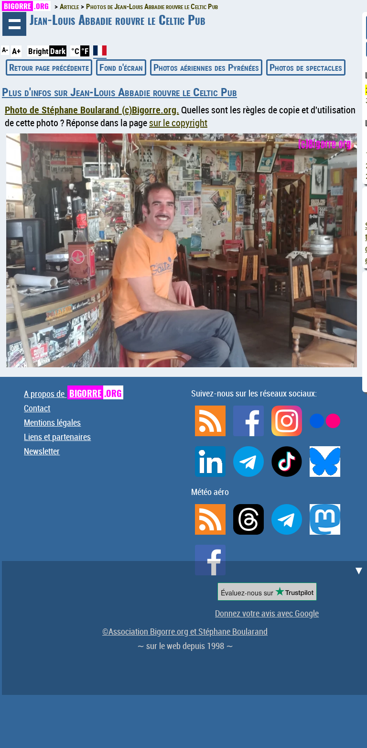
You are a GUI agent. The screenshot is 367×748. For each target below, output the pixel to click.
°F (84, 50)
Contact (37, 408)
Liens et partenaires (57, 436)
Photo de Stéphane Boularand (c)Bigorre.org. (92, 109)
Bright (38, 50)
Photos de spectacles (306, 67)
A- (5, 49)
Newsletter (42, 451)
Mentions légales (52, 422)
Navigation (14, 24)
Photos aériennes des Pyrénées (206, 67)
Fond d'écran (121, 67)
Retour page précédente (49, 67)
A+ (16, 50)
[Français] (100, 54)
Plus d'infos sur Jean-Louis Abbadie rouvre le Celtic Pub (119, 91)
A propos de (72, 393)
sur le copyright (178, 122)
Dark (57, 50)
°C (75, 50)
